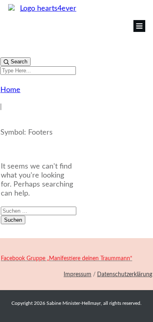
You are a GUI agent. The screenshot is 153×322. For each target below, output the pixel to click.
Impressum (77, 274)
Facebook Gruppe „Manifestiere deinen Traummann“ (66, 258)
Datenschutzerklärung (124, 274)
